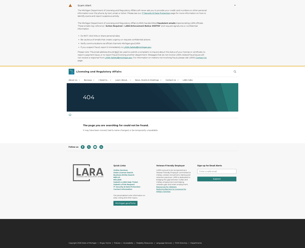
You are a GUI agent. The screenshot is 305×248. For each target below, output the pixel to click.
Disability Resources (144, 243)
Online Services (120, 170)
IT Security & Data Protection (156, 13)
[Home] (70, 115)
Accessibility (128, 243)
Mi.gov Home (105, 243)
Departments (196, 243)
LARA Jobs (188, 80)
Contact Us (201, 58)
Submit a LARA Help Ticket (125, 182)
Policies (117, 243)
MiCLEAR (117, 180)
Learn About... (121, 80)
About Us (73, 80)
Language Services (164, 243)
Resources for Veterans (166, 187)
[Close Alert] (235, 5)
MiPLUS (116, 177)
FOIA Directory (181, 243)
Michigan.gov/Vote (125, 203)
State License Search (123, 173)
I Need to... (104, 80)
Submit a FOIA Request (124, 184)
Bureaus (88, 80)
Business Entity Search (123, 175)
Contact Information (122, 189)
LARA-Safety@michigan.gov (137, 47)
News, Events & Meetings (147, 80)
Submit (217, 179)
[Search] (235, 71)
